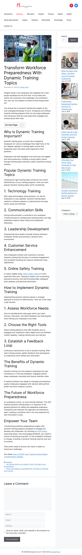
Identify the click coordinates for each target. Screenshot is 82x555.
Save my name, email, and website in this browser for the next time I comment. (28, 532)
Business (19, 14)
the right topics (41, 431)
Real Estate (46, 20)
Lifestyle (35, 20)
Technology (58, 20)
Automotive (8, 14)
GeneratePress (55, 552)
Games (60, 14)
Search (64, 36)
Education (30, 14)
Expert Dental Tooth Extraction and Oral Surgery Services (69, 134)
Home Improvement (11, 20)
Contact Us (8, 26)
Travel (69, 20)
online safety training (31, 274)
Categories (65, 210)
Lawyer (25, 20)
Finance (51, 14)
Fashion (41, 14)
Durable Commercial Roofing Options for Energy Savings (69, 193)
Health (69, 14)
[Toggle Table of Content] (20, 125)
